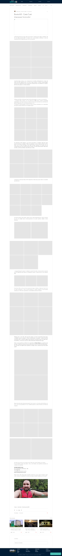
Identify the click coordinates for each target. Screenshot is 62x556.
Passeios (35, 5)
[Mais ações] (47, 11)
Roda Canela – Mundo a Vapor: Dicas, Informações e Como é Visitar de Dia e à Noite (30, 529)
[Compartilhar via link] (21, 510)
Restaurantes (24, 5)
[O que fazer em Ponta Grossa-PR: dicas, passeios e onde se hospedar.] (16, 523)
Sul (43, 5)
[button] (51, 5)
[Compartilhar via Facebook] (14, 510)
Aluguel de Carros (18, 5)
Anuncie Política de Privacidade (36, 551)
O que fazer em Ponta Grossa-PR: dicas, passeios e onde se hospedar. (16, 529)
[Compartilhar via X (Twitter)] (16, 510)
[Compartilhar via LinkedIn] (19, 510)
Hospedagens (30, 5)
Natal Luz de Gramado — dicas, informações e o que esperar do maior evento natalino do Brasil (45, 529)
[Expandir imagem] (20, 49)
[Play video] (31, 488)
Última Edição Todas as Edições (28, 551)
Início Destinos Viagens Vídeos (18, 551)
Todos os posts (12, 5)
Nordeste (39, 5)
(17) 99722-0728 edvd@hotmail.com (48, 550)
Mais (46, 5)
